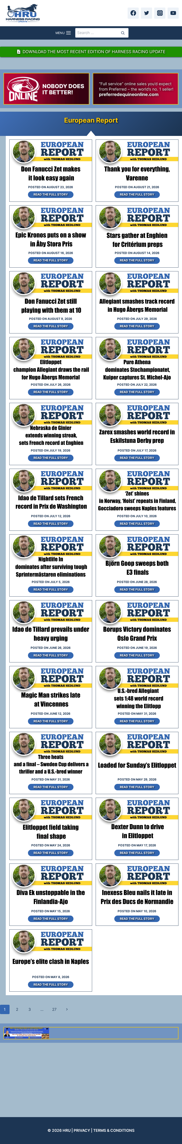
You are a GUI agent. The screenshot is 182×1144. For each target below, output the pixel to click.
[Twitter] (146, 13)
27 (54, 1009)
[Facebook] (133, 13)
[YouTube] (173, 13)
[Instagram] (159, 13)
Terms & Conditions (114, 1130)
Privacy (82, 1130)
